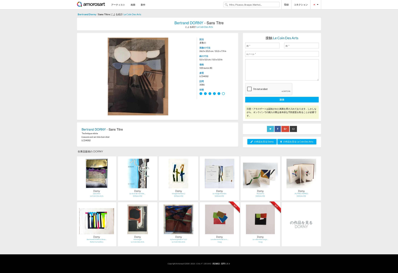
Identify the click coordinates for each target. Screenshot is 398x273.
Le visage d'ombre (220, 193)
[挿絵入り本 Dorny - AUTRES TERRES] (301, 174)
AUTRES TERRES (301, 193)
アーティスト (118, 4)
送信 (282, 99)
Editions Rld (137, 196)
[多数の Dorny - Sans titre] (97, 174)
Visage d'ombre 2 (178, 193)
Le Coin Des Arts (132, 14)
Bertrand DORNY (188, 22)
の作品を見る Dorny (264, 141)
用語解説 (216, 263)
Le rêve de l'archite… (138, 193)
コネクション (301, 4)
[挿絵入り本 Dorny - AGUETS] (260, 174)
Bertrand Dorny (87, 14)
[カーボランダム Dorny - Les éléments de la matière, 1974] (219, 220)
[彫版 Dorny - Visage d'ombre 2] (178, 174)
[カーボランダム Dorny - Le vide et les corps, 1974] (260, 220)
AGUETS (260, 193)
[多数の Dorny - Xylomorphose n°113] (178, 220)
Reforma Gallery (96, 242)
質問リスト (225, 263)
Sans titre (96, 193)
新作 (143, 4)
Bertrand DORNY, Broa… (97, 239)
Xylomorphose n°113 (178, 239)
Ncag (220, 242)
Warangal (137, 239)
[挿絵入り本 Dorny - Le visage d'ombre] (219, 174)
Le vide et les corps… (260, 239)
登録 (286, 4)
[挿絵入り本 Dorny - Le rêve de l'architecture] (137, 174)
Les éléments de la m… (219, 239)
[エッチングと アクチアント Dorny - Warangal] (137, 220)
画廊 (133, 4)
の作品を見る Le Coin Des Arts (298, 141)
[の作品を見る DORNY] (301, 243)
